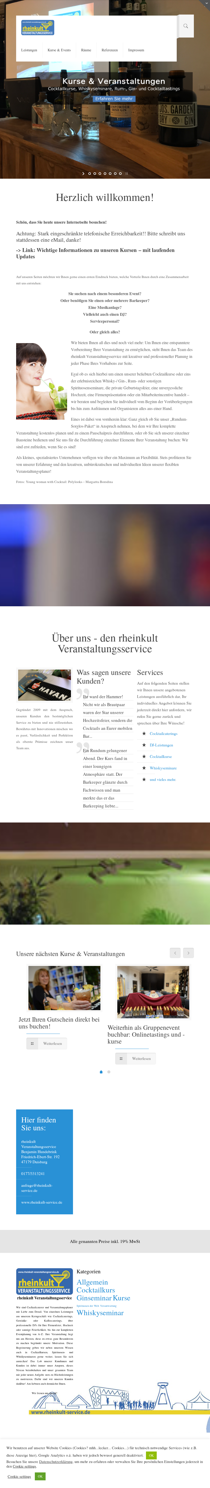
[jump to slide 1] (89, 173)
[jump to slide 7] (120, 173)
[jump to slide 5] (110, 173)
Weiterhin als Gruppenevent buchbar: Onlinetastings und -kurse (146, 1034)
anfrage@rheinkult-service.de (36, 1188)
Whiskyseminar (100, 1312)
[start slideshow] (84, 173)
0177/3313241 (33, 1173)
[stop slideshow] (126, 173)
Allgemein (92, 1282)
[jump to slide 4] (105, 173)
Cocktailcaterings (163, 733)
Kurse (121, 1297)
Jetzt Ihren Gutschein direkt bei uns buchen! (59, 1022)
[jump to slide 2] (94, 173)
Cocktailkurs (96, 1290)
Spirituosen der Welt (88, 1306)
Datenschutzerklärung (55, 1461)
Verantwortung (108, 1306)
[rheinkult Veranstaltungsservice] (37, 27)
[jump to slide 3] (99, 173)
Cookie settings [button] (24, 1466)
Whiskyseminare (163, 767)
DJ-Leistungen (161, 744)
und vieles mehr (162, 779)
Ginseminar (94, 1297)
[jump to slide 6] (115, 173)
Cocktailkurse (161, 756)
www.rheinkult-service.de (41, 1202)
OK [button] (151, 1455)
